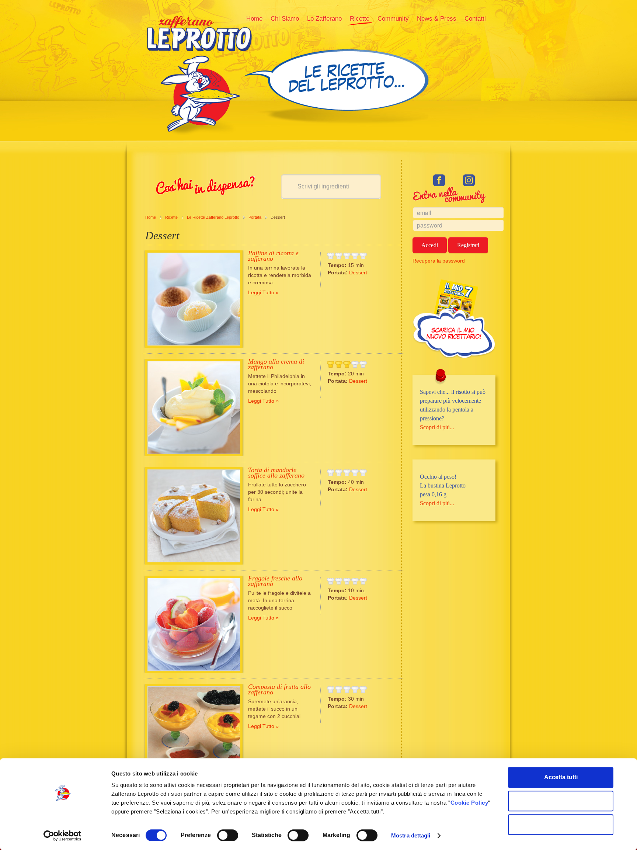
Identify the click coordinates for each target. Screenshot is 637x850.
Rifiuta (561, 824)
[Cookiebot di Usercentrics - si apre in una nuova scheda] (62, 835)
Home (150, 217)
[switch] (227, 835)
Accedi (429, 245)
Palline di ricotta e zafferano (273, 255)
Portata (254, 217)
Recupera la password (439, 261)
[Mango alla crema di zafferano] (193, 407)
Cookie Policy (469, 802)
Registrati (468, 245)
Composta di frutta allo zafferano (279, 689)
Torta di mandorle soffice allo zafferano (276, 472)
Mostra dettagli (411, 835)
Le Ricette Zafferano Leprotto (213, 217)
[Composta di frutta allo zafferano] (193, 732)
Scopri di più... (437, 427)
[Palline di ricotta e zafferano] (193, 299)
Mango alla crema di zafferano (276, 364)
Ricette (171, 217)
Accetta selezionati (561, 801)
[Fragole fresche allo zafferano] (193, 624)
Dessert (358, 272)
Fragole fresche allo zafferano (275, 581)
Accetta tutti (561, 777)
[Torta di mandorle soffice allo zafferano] (193, 515)
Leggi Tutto (261, 292)
